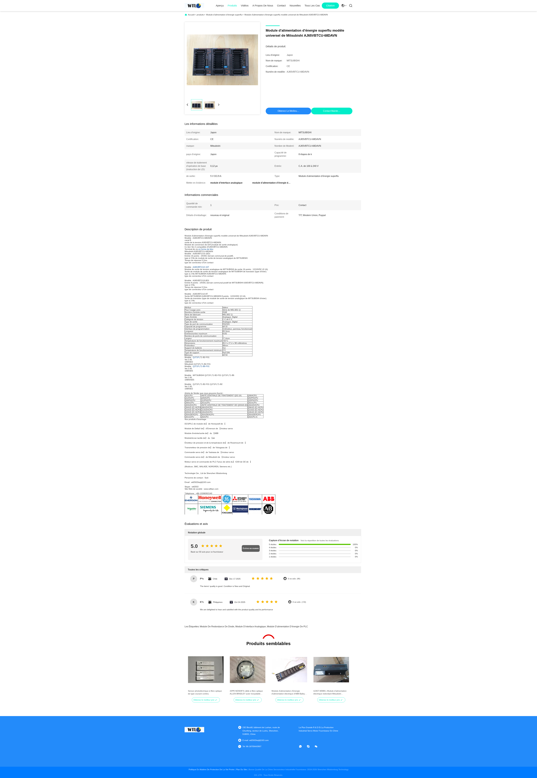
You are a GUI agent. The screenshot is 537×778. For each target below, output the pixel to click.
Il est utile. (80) (294, 579)
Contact (281, 5)
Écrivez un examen (251, 548)
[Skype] (310, 746)
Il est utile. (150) (299, 602)
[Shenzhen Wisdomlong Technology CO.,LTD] (194, 5)
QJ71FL (196, 357)
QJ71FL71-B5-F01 (201, 366)
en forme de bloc (205, 249)
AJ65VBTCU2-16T (201, 267)
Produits (232, 5)
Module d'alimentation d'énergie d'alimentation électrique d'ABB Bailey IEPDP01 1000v (288, 692)
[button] (192, 675)
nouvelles (295, 5)
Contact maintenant (332, 111)
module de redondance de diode (217, 626)
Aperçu (220, 5)
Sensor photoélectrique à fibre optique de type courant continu (205, 692)
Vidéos (245, 5)
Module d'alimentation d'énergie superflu (224, 15)
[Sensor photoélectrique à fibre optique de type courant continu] (206, 669)
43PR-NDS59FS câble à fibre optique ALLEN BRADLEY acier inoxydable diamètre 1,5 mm (246, 692)
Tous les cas (312, 5)
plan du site (241, 769)
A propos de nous (262, 5)
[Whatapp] (302, 746)
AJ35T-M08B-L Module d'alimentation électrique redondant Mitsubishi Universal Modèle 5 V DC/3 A (330, 692)
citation (330, 5)
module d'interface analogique (250, 626)
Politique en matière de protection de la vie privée (211, 769)
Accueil (191, 15)
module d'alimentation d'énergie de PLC (287, 626)
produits (200, 15)
